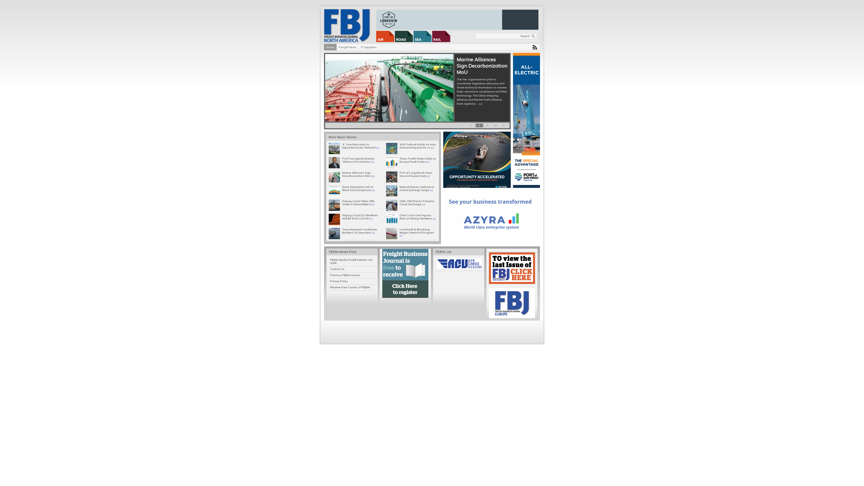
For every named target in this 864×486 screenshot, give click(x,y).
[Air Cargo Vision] (459, 268)
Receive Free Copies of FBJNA (350, 287)
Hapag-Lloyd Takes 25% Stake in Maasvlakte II (350, 65)
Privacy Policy (339, 281)
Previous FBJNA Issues (345, 275)
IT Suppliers (368, 47)
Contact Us (337, 269)
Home (330, 47)
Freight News (347, 47)
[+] (357, 99)
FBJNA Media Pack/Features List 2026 (351, 261)
